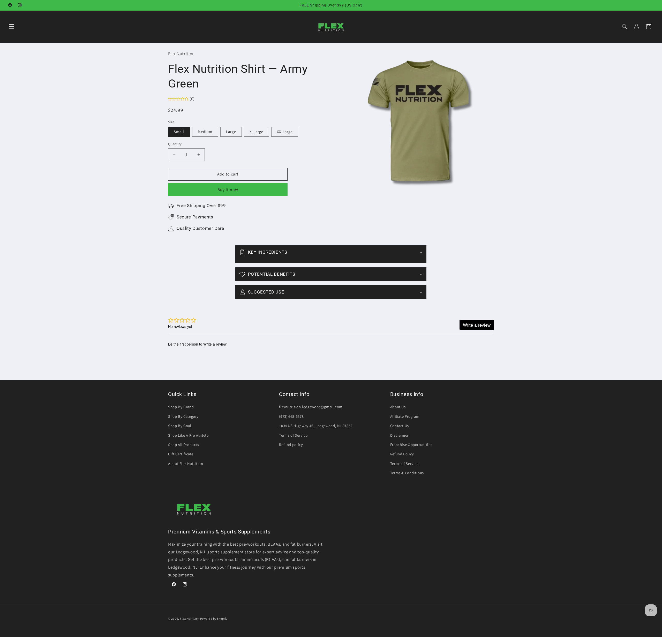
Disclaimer (399, 435)
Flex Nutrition (190, 618)
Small (179, 131)
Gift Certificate (180, 453)
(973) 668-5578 (291, 416)
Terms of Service (293, 435)
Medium (205, 131)
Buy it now (227, 189)
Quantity (175, 144)
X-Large (256, 131)
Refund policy (291, 444)
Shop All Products (183, 444)
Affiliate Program (404, 416)
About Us (398, 406)
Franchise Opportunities (411, 444)
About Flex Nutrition (185, 463)
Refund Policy (402, 453)
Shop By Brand (181, 406)
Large (231, 131)
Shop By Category (183, 416)
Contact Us (399, 425)
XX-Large (284, 131)
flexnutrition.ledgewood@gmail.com (310, 406)
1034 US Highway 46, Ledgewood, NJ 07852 (315, 425)
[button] (11, 27)
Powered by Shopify (213, 618)
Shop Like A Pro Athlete (188, 435)
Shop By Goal (179, 425)
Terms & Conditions (407, 472)
